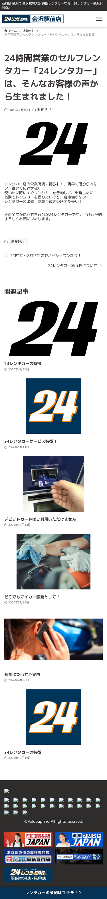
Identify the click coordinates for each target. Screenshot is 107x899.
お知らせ (44, 110)
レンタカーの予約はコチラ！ (51, 892)
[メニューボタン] (99, 19)
